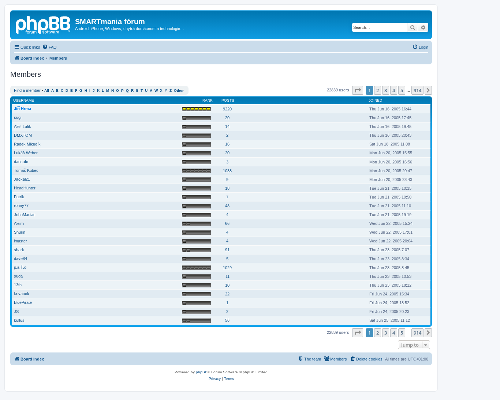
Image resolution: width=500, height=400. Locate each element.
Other (179, 90)
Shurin (19, 232)
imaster (20, 241)
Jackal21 (22, 179)
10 (227, 285)
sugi (17, 117)
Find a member (27, 90)
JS (16, 311)
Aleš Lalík (22, 126)
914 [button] (417, 90)
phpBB (202, 372)
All (46, 90)
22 (227, 294)
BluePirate (23, 302)
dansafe (21, 161)
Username (23, 100)
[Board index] (43, 23)
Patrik (19, 197)
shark (19, 250)
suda (18, 276)
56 (227, 320)
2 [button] (377, 90)
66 (227, 223)
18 (227, 188)
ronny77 (21, 205)
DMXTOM (23, 135)
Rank (207, 100)
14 (227, 126)
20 (227, 118)
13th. (18, 285)
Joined (375, 100)
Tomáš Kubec (26, 170)
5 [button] (401, 90)
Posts (227, 100)
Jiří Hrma (22, 108)
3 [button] (385, 90)
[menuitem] (49, 47)
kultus (19, 320)
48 (227, 206)
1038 (227, 171)
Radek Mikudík (27, 144)
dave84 (20, 258)
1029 (227, 267)
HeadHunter (25, 188)
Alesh (19, 223)
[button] (357, 90)
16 (227, 144)
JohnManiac (25, 214)
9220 (227, 109)
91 (227, 250)
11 (227, 276)
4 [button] (393, 90)
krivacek (21, 293)
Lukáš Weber (26, 153)
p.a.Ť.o (20, 267)
